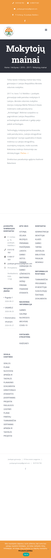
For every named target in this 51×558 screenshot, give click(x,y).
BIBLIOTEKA (40, 254)
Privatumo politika (25, 551)
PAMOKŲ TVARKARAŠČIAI (10, 419)
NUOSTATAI (8, 371)
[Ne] (48, 549)
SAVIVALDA (39, 251)
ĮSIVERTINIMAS (9, 397)
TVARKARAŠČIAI (41, 279)
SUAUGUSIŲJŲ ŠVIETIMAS (41, 293)
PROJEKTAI (8, 401)
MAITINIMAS (24, 277)
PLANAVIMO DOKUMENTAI (9, 384)
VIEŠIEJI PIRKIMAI (23, 283)
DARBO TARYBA (38, 245)
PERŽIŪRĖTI (24, 343)
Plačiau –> (24, 153)
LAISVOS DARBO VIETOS (22, 255)
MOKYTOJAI (40, 235)
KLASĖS (38, 239)
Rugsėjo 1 (9, 297)
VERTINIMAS (8, 424)
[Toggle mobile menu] (46, 30)
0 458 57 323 (11, 258)
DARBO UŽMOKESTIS (24, 272)
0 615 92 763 (11, 251)
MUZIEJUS (23, 239)
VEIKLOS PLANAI (7, 365)
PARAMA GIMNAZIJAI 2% (25, 264)
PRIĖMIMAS (23, 243)
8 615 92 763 (37, 463)
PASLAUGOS (9, 405)
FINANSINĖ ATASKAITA (23, 291)
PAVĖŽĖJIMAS (24, 247)
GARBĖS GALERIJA (23, 312)
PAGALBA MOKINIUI (39, 260)
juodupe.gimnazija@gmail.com (12, 263)
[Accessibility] (48, 13)
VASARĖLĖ (9, 307)
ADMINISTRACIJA (41, 231)
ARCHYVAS (23, 321)
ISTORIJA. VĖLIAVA (23, 233)
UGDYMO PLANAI (7, 411)
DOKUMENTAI (41, 298)
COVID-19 (23, 325)
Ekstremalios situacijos (10, 320)
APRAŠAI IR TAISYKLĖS (8, 377)
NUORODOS (24, 317)
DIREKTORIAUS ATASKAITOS (10, 392)
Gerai (26, 554)
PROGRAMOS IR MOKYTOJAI (41, 285)
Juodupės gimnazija (14, 459)
